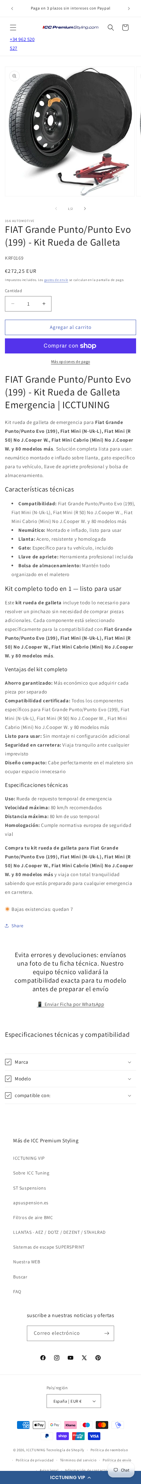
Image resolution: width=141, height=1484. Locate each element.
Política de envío (117, 1460)
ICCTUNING (35, 1450)
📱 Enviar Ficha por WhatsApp (70, 1004)
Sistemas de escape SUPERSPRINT (49, 1247)
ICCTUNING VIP (29, 1158)
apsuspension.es (31, 1203)
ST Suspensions (29, 1188)
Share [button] (17, 926)
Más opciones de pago (70, 361)
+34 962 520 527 (22, 43)
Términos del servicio (78, 1460)
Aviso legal (49, 1470)
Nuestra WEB (26, 1262)
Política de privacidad (35, 1460)
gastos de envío (56, 280)
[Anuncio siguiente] (129, 8)
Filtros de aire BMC (33, 1217)
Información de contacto (86, 1470)
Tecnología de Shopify (65, 1450)
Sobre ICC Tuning (31, 1173)
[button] (70, 1477)
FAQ (17, 1291)
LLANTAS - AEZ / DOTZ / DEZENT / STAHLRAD (59, 1232)
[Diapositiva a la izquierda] (56, 208)
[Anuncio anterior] (12, 8)
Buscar (20, 1277)
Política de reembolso (109, 1450)
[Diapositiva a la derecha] (85, 208)
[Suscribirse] (106, 1333)
